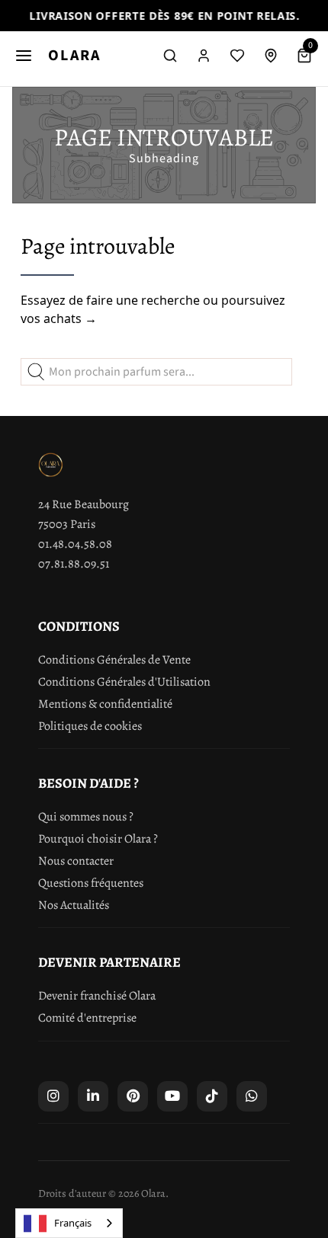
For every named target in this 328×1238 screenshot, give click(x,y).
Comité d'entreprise (87, 1017)
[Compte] (203, 55)
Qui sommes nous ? (85, 816)
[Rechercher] (170, 55)
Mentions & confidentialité (105, 704)
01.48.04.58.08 (75, 544)
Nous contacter (76, 861)
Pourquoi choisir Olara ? (98, 838)
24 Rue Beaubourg (83, 504)
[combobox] (69, 1223)
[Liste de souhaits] (237, 55)
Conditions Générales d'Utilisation (124, 681)
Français (73, 1223)
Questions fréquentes (90, 883)
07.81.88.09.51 (73, 563)
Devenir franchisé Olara (97, 995)
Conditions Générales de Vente (114, 659)
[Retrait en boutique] (271, 55)
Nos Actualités (73, 905)
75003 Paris (66, 524)
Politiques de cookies (90, 726)
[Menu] (23, 55)
